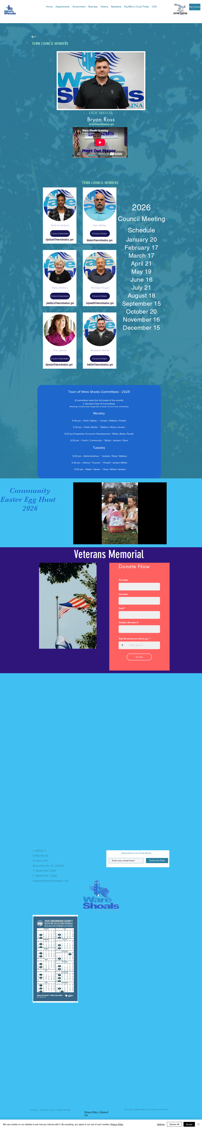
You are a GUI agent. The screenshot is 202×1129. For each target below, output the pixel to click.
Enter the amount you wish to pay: (134, 639)
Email (121, 608)
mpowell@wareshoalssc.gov (100, 303)
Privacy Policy (116, 1124)
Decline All (174, 1124)
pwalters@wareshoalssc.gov (60, 303)
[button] (62, 6)
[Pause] (77, 540)
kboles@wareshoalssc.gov (100, 240)
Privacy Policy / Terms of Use (96, 884)
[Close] (198, 1124)
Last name (123, 594)
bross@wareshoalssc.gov (101, 124)
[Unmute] (82, 540)
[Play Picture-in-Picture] (158, 540)
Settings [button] (161, 1124)
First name (123, 580)
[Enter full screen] (163, 540)
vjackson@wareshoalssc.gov (59, 239)
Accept (189, 1124)
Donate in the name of (128, 622)
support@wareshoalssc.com (51, 751)
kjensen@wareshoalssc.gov (59, 364)
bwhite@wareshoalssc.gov (100, 364)
